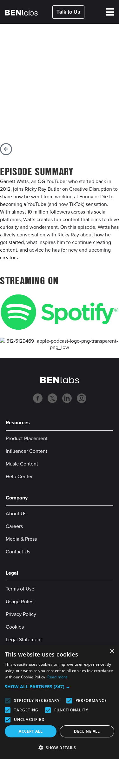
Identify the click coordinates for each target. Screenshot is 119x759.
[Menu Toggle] (110, 12)
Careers (14, 526)
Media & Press (21, 538)
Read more (57, 677)
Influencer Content (26, 450)
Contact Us (18, 551)
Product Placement (27, 438)
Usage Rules (19, 601)
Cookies (15, 626)
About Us (16, 513)
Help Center (19, 476)
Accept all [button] (31, 731)
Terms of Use (20, 588)
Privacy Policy (21, 613)
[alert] (59, 701)
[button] (59, 686)
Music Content (22, 463)
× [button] (111, 651)
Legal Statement (24, 639)
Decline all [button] (87, 731)
